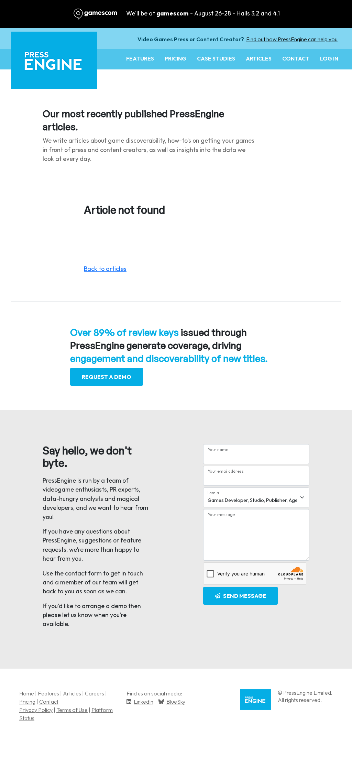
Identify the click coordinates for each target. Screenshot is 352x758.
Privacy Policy (36, 709)
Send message (244, 595)
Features (140, 58)
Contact (295, 58)
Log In (329, 58)
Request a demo (106, 376)
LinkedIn (143, 701)
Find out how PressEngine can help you (292, 39)
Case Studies (216, 58)
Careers (94, 693)
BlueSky (175, 701)
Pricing (175, 58)
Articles (259, 58)
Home (26, 693)
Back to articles (105, 269)
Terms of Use (72, 709)
